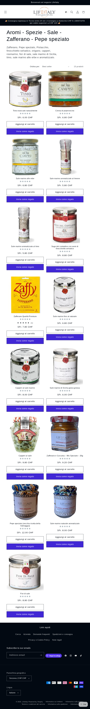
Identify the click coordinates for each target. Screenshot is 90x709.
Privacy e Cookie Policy (39, 640)
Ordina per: (35, 67)
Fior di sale (25, 594)
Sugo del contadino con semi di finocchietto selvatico (64, 247)
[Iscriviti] (41, 655)
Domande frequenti (41, 634)
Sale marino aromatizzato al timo (25, 246)
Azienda (27, 634)
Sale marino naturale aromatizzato (65, 523)
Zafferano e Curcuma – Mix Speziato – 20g (65, 456)
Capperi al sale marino (25, 388)
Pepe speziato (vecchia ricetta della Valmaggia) (25, 525)
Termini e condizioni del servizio (33, 704)
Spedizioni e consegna (62, 634)
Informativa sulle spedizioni (58, 704)
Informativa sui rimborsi (54, 701)
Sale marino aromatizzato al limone (65, 178)
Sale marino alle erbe (25, 178)
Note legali (57, 640)
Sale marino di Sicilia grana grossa (65, 388)
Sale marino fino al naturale (65, 316)
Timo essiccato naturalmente (25, 111)
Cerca (18, 634)
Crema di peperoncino (64, 111)
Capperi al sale (25, 456)
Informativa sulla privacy (74, 701)
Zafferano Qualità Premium (25, 316)
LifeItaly (25, 702)
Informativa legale (76, 704)
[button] (5, 12)
